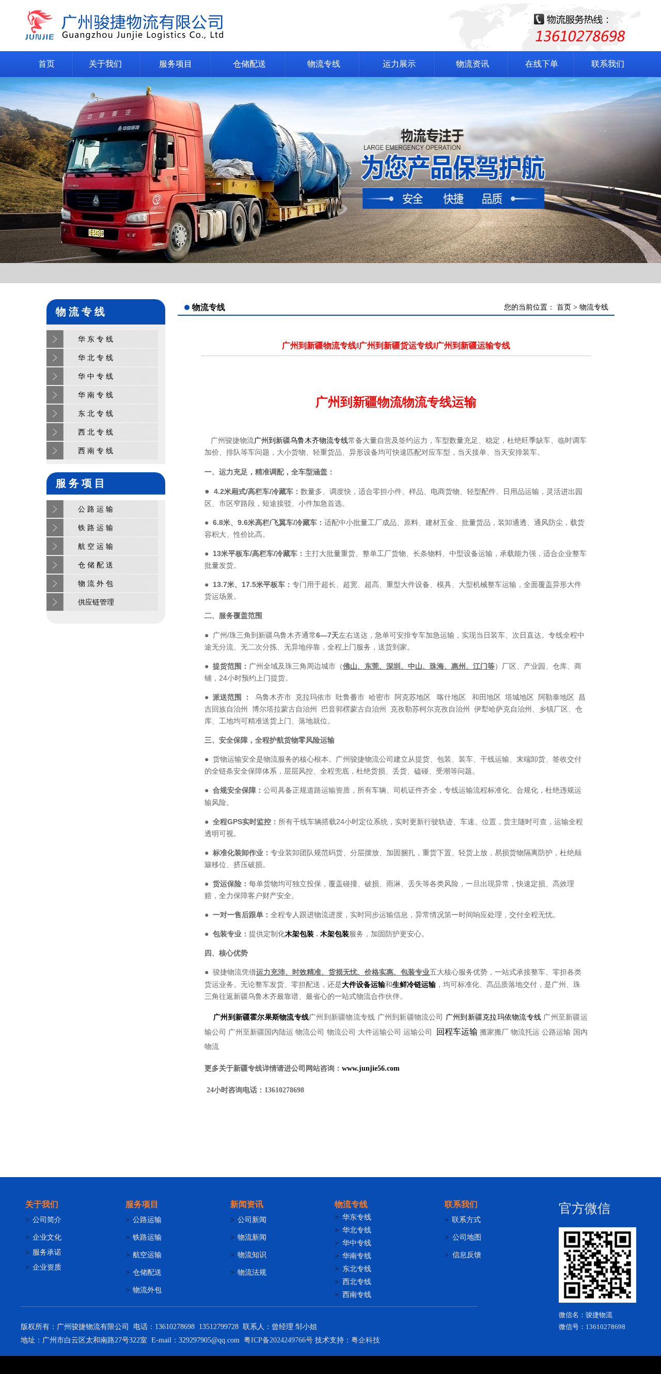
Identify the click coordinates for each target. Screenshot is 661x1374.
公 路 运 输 (95, 509)
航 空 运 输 (95, 546)
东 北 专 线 (95, 414)
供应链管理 (96, 602)
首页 (565, 307)
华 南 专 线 (95, 395)
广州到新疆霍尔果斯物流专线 (261, 1017)
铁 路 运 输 (95, 528)
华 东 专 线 (95, 339)
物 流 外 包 (95, 584)
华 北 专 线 (95, 358)
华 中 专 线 (95, 376)
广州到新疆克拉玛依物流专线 (493, 1017)
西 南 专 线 (95, 451)
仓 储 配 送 (95, 565)
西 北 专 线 (95, 432)
